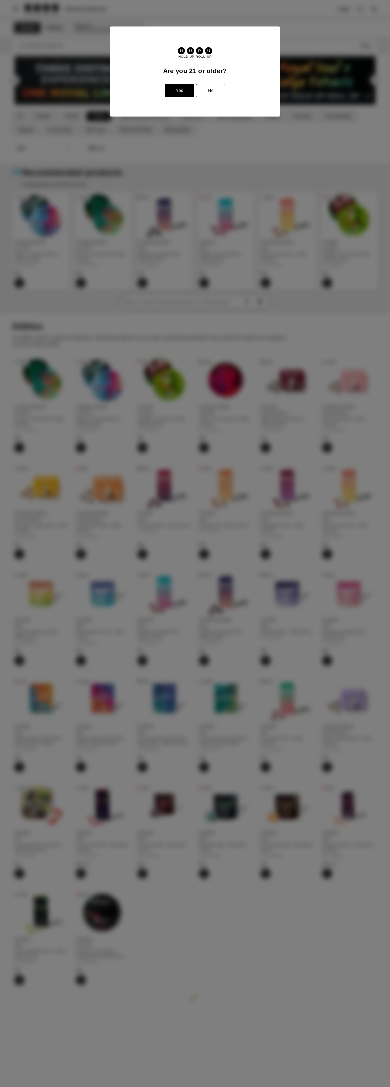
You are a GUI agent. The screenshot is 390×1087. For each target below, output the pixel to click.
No (211, 90)
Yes (179, 90)
